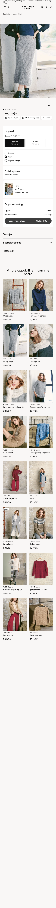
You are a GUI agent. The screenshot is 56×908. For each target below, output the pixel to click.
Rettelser (8, 250)
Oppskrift (6, 14)
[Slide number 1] (28, 95)
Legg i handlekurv (28, 221)
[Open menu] (5, 7)
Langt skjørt (17, 14)
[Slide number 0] (27, 95)
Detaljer (7, 234)
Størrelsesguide (12, 242)
